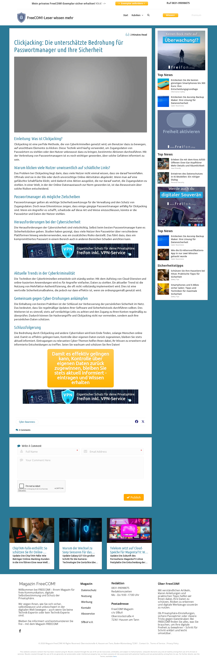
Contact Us (144, 643)
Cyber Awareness (27, 421)
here (115, 656)
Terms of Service (157, 643)
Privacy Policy (173, 643)
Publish (135, 497)
